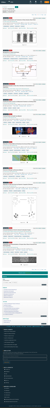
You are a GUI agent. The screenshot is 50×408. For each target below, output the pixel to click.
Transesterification (26, 236)
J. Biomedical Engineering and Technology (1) (11, 311)
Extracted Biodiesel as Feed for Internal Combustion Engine (17, 230)
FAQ (6, 373)
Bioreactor (5, 176)
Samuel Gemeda (18, 88)
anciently (5, 93)
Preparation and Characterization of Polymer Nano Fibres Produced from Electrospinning (20, 245)
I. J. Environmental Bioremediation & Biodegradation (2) (13, 312)
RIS (37, 18)
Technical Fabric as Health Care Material (12, 116)
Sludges (23, 176)
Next (42, 14)
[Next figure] (28, 136)
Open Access (7, 397)
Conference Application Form (10, 340)
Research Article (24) (7, 320)
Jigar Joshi (6, 103)
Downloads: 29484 (24, 24)
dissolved (11, 150)
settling (23, 190)
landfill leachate (6, 58)
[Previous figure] (19, 136)
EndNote (43, 18)
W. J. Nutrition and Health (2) (8, 314)
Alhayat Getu (6, 117)
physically (21, 93)
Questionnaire (8, 376)
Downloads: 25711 (23, 148)
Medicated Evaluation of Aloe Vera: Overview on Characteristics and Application (18, 86)
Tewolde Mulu (6, 88)
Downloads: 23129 (25, 250)
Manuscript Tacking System (9, 331)
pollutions (12, 26)
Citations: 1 (36, 188)
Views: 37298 (17, 174)
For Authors (6, 388)
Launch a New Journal (8, 338)
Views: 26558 (18, 250)
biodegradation (6, 26)
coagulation (6, 190)
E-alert (41, 2)
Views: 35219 (16, 234)
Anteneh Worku (7, 145)
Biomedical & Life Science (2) (9, 294)
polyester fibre (18, 122)
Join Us (7, 380)
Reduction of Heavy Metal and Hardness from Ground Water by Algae (19, 144)
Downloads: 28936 (24, 188)
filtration (10, 190)
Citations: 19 (35, 24)
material (12, 252)
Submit (47, 2)
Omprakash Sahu (14, 21)
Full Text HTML (23, 28)
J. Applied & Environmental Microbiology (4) (11, 309)
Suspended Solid (12, 176)
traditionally (26, 93)
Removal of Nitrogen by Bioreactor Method (13, 170)
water (27, 150)
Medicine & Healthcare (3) (8, 295)
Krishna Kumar (6, 171)
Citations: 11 (35, 148)
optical (21, 252)
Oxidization (18, 176)
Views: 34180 (18, 188)
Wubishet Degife (7, 231)
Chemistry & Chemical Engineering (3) (10, 289)
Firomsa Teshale (12, 88)
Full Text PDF (11, 28)
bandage (9, 122)
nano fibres (17, 252)
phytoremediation (17, 150)
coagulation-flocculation (23, 58)
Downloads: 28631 (24, 56)
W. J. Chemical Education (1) (8, 306)
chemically (16, 93)
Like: (30, 24)
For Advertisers (7, 392)
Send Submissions (9, 378)
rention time (17, 26)
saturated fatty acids (17, 236)
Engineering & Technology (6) (9, 291)
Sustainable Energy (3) (7, 305)
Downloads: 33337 (24, 174)
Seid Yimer (6, 53)
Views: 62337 (17, 24)
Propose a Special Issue (9, 335)
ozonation (30, 58)
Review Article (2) (7, 322)
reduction (22, 26)
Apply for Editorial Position (9, 333)
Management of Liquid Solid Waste (11, 52)
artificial (5, 122)
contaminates (6, 150)
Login (36, 2)
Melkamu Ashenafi (13, 231)
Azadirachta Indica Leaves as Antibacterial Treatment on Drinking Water (19, 101)
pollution (23, 150)
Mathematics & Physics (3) (8, 297)
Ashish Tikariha (7, 21)
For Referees (6, 390)
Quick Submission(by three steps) (11, 346)
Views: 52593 (16, 120)
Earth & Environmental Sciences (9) (10, 292)
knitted (24, 122)
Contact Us (7, 369)
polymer (25, 252)
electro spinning (6, 252)
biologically (10, 93)
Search (30, 2)
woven (28, 122)
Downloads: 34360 (23, 234)
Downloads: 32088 (24, 91)
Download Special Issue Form (11, 401)
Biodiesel (5, 236)
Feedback (7, 371)
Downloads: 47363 (23, 120)
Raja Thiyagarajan (20, 231)
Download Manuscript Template (12, 399)
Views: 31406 (16, 148)
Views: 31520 (18, 56)
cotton (13, 122)
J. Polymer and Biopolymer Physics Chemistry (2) (12, 303)
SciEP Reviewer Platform (9, 342)
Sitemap (7, 382)
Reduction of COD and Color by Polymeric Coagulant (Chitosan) (18, 184)
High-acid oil (10, 236)
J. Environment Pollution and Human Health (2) (11, 308)
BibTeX (40, 18)
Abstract (5, 28)
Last (45, 14)
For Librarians (7, 395)
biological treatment (14, 58)
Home (12, 2)
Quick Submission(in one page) (10, 344)
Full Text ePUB (30, 28)
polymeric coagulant (17, 190)
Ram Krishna (6, 186)
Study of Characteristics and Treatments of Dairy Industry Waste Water (19, 20)
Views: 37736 (17, 91)
